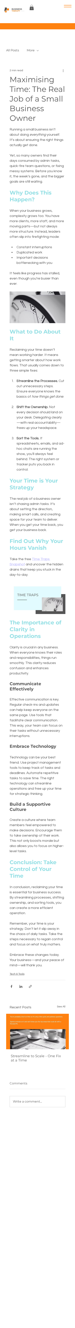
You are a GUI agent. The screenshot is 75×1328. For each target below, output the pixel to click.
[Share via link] (30, 986)
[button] (31, 7)
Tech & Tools (17, 974)
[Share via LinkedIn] (21, 986)
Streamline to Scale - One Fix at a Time (36, 1058)
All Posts (12, 50)
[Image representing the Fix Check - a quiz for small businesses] (37, 1031)
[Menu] (57, 6)
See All (61, 1006)
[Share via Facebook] (11, 986)
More (31, 50)
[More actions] (63, 70)
